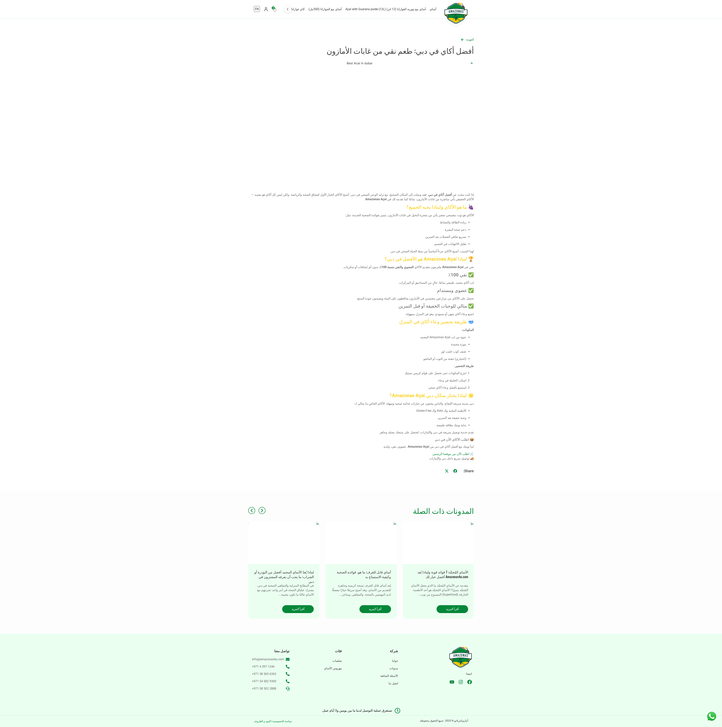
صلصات (337, 661)
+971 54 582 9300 (264, 681)
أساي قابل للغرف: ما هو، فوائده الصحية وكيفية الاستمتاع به (441, 574)
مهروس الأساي (333, 668)
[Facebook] (469, 682)
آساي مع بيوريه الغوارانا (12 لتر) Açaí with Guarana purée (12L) (385, 9)
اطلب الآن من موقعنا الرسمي (450, 454)
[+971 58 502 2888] (288, 689)
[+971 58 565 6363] (288, 674)
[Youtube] (452, 682)
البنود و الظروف (262, 721)
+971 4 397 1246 (263, 666)
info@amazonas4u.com (268, 659)
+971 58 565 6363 (264, 674)
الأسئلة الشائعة (389, 676)
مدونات (393, 668)
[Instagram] (460, 682)
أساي (433, 9)
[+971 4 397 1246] (288, 667)
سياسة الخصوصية (282, 721)
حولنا (395, 661)
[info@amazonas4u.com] (288, 659)
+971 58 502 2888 (264, 688)
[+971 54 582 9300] (288, 681)
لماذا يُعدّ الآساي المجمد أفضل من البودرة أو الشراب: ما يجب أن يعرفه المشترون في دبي (361, 576)
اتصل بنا (393, 683)
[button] (455, 471)
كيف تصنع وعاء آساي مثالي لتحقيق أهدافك (285, 571)
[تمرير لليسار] (287, 9)
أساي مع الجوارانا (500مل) (325, 9)
